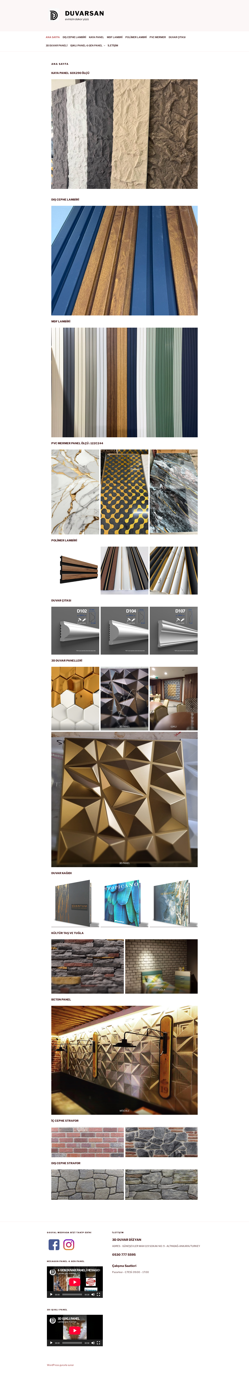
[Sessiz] (93, 1294)
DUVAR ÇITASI (177, 37)
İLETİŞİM (113, 45)
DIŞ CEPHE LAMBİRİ (74, 37)
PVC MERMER (158, 37)
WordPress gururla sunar (60, 1365)
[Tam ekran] (98, 1294)
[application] (75, 1282)
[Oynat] (51, 1294)
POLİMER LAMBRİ (136, 37)
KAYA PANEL (96, 37)
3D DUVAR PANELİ (56, 45)
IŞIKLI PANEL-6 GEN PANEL (86, 45)
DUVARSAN (84, 13)
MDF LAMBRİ (114, 37)
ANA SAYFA (53, 37)
